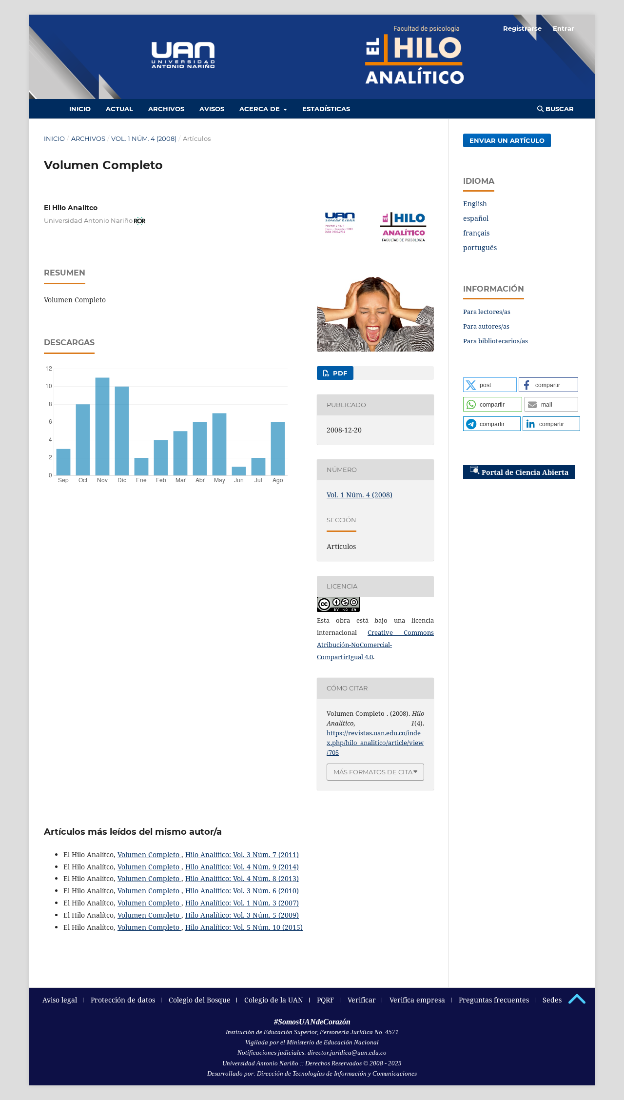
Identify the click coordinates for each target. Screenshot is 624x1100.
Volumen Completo (149, 854)
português (480, 247)
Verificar (362, 999)
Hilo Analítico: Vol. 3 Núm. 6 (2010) (242, 890)
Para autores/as (486, 326)
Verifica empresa (417, 999)
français (476, 232)
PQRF (325, 999)
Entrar (563, 28)
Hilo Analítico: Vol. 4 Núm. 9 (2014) (242, 866)
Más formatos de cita (372, 772)
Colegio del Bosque (200, 999)
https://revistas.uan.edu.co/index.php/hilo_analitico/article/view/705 (375, 742)
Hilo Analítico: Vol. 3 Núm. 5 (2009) (242, 915)
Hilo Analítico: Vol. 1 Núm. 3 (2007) (242, 902)
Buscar (559, 109)
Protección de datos (123, 999)
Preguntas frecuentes (494, 999)
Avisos (211, 109)
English (475, 203)
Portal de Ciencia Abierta (525, 472)
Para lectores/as (486, 311)
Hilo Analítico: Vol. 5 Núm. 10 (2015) (244, 927)
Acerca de (260, 109)
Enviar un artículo (507, 140)
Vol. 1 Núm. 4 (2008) (143, 138)
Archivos (166, 109)
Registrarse (522, 28)
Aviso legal (59, 999)
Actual (119, 109)
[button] (490, 384)
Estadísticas (326, 109)
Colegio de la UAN (273, 999)
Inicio (80, 109)
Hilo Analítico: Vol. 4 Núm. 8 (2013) (242, 878)
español (475, 218)
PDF (339, 373)
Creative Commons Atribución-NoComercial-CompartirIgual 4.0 (375, 644)
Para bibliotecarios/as (495, 340)
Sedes (552, 999)
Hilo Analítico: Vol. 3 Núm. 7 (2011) (242, 854)
